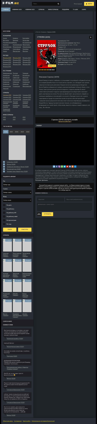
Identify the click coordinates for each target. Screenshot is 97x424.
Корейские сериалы (16, 106)
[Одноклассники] (72, 166)
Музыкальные (17, 47)
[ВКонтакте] (70, 166)
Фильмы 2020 (7, 62)
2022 (4, 119)
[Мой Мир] (75, 166)
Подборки (65, 9)
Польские (16, 84)
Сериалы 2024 (17, 95)
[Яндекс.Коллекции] (67, 166)
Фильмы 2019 (17, 62)
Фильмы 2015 (26, 64)
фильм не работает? (65, 121)
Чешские (5, 88)
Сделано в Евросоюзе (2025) (16, 389)
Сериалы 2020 (27, 97)
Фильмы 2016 (17, 64)
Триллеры (25, 49)
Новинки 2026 (17, 9)
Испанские (6, 84)
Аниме (5, 38)
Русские (15, 73)
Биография (26, 38)
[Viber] (59, 166)
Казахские (6, 82)
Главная (6, 9)
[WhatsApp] (62, 166)
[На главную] (10, 4)
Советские (16, 77)
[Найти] (58, 4)
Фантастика (16, 51)
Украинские (26, 82)
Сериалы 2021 (17, 97)
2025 (4, 117)
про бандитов (68, 64)
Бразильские (7, 86)
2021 (14, 119)
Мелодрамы (26, 44)
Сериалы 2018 (17, 99)
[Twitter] (64, 166)
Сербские (26, 84)
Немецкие (26, 79)
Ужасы (78, 58)
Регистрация (78, 4)
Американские (7, 73)
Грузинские (16, 86)
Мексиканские (27, 86)
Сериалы (41, 9)
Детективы (26, 40)
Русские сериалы (15, 102)
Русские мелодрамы (26, 106)
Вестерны (72, 58)
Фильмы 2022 (17, 60)
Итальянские (17, 79)
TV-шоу (75, 9)
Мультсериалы (53, 9)
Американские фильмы (69, 60)
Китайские (16, 75)
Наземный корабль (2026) (15, 338)
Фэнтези (25, 51)
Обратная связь (8, 421)
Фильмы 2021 (26, 60)
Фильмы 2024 (27, 58)
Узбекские (16, 82)
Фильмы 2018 (27, 62)
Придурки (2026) (12, 356)
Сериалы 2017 (27, 99)
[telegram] (54, 166)
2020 (24, 119)
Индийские (6, 77)
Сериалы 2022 (7, 97)
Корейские (6, 75)
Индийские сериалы (6, 106)
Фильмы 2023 (7, 60)
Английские (26, 75)
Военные (15, 40)
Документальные (7, 42)
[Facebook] (57, 166)
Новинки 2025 (30, 9)
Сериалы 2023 (27, 95)
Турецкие (25, 73)
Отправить (47, 214)
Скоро (84, 9)
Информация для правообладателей (43, 421)
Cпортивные (16, 49)
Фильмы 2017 (7, 64)
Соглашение (18, 421)
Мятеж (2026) (11, 378)
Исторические (27, 42)
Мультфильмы (7, 47)
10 (54, 70)
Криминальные (17, 44)
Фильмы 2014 (7, 66)
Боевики (64, 58)
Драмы (15, 42)
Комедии (6, 44)
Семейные (6, 49)
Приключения (27, 47)
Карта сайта (26, 421)
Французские (7, 79)
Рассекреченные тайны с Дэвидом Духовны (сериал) (17, 368)
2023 (24, 117)
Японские (25, 77)
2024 (14, 117)
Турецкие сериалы (25, 102)
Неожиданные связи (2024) (15, 346)
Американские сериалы (7, 102)
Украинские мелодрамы (6, 109)
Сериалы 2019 (7, 99)
